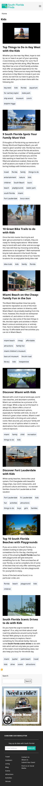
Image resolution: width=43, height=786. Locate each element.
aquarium (33, 88)
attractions (8, 346)
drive (12, 664)
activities (13, 503)
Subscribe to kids (2, 670)
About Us (25, 760)
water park (31, 188)
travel (6, 172)
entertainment (10, 177)
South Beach (19, 182)
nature (22, 177)
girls (26, 508)
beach (6, 188)
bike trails (8, 264)
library (6, 361)
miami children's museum (15, 351)
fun (5, 503)
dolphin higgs (9, 103)
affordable (30, 340)
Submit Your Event (28, 762)
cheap (20, 340)
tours (29, 182)
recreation (31, 434)
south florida (9, 193)
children (7, 182)
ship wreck (8, 98)
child (22, 434)
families (34, 508)
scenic (20, 664)
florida (23, 88)
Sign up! (31, 748)
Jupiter (15, 659)
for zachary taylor (11, 93)
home (4, 13)
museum (19, 98)
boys (19, 508)
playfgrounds (17, 188)
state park (26, 93)
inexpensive (24, 361)
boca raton (24, 198)
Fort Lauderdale (10, 198)
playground (25, 583)
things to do (34, 172)
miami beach (9, 340)
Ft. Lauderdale (26, 497)
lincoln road (27, 356)
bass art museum (11, 356)
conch (29, 98)
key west (7, 88)
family (22, 172)
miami (20, 193)
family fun (20, 346)
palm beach (26, 659)
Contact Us (25, 757)
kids (16, 88)
